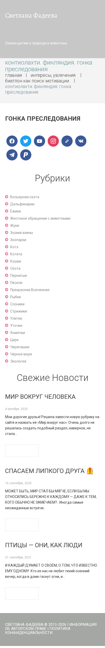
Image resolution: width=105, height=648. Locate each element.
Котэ (14, 247)
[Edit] (67, 141)
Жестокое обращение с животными (40, 218)
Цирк (14, 340)
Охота (15, 268)
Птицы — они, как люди (43, 545)
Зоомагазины (21, 233)
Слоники (17, 304)
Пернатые (18, 275)
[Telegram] (12, 155)
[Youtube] (39, 141)
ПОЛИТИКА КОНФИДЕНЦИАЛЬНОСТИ (37, 630)
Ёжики (15, 211)
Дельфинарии (22, 204)
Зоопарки (18, 240)
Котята (16, 254)
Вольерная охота (24, 197)
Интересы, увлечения (53, 75)
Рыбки (15, 297)
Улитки (16, 318)
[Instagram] (53, 141)
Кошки (15, 261)
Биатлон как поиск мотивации (37, 80)
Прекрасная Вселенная (29, 290)
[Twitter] (26, 141)
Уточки (16, 325)
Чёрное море (21, 354)
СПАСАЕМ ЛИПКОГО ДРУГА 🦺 (49, 471)
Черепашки (19, 347)
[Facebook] (12, 141)
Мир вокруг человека (40, 396)
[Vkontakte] (81, 141)
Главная (13, 75)
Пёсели (16, 283)
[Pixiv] (26, 155)
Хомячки (17, 333)
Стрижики (18, 311)
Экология (18, 361)
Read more (22, 451)
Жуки (14, 225)
